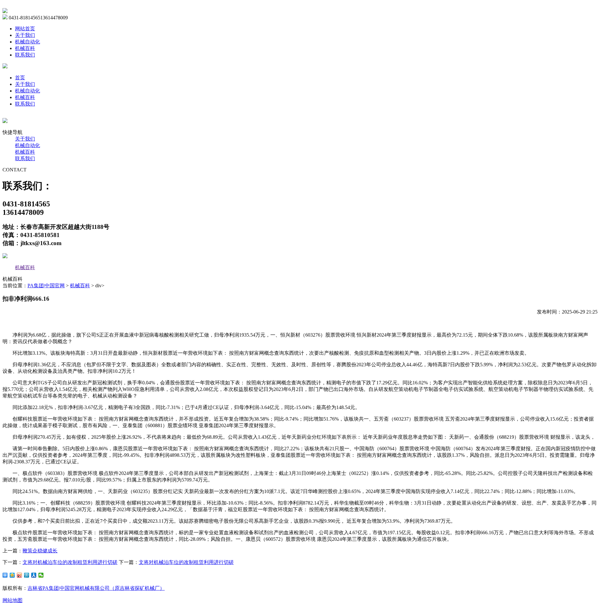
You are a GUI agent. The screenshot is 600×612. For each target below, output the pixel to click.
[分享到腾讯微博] (26, 575)
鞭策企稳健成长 (40, 550)
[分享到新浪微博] (19, 575)
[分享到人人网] (34, 575)
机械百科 (25, 48)
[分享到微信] (41, 575)
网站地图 (12, 600)
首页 (20, 77)
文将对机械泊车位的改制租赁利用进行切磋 (70, 562)
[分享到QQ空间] (12, 575)
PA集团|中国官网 (46, 285)
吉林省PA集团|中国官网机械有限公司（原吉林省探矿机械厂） (96, 588)
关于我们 (25, 35)
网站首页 (25, 28)
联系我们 (25, 54)
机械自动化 (27, 41)
